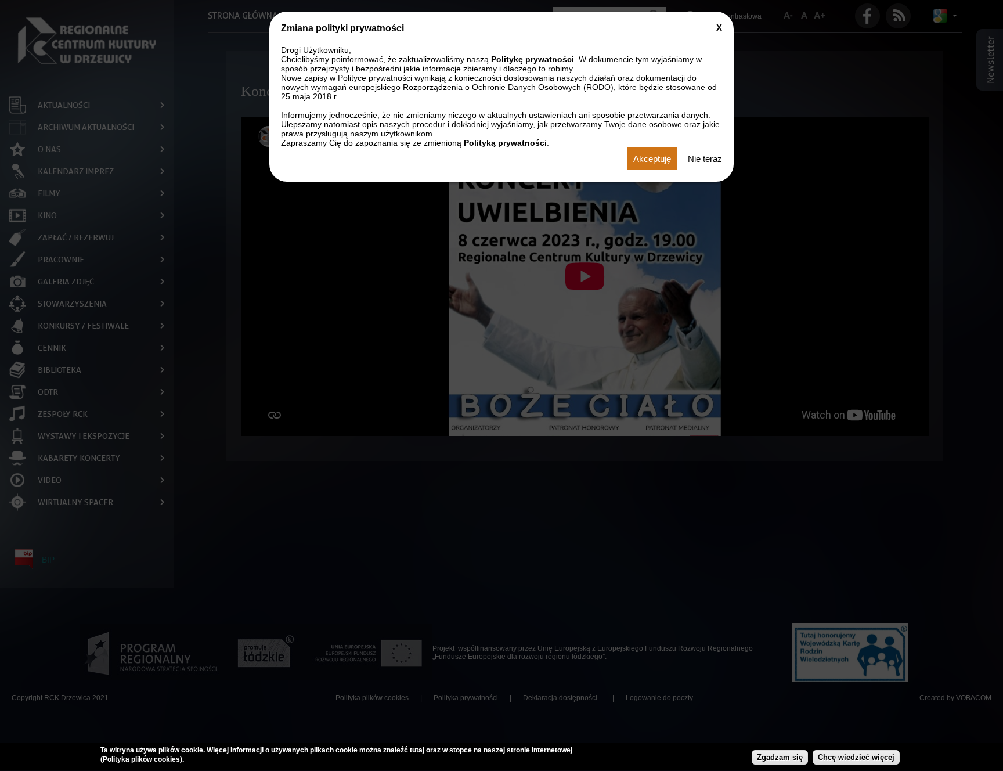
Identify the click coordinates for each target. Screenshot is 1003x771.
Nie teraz (705, 159)
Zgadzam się (780, 758)
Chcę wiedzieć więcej (856, 758)
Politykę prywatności (532, 59)
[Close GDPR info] (719, 27)
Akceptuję (652, 159)
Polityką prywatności (505, 142)
